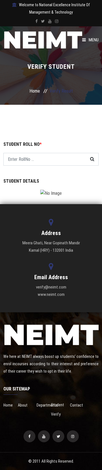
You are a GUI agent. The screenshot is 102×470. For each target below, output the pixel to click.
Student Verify (57, 409)
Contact (76, 405)
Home (34, 91)
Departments (47, 405)
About (22, 405)
